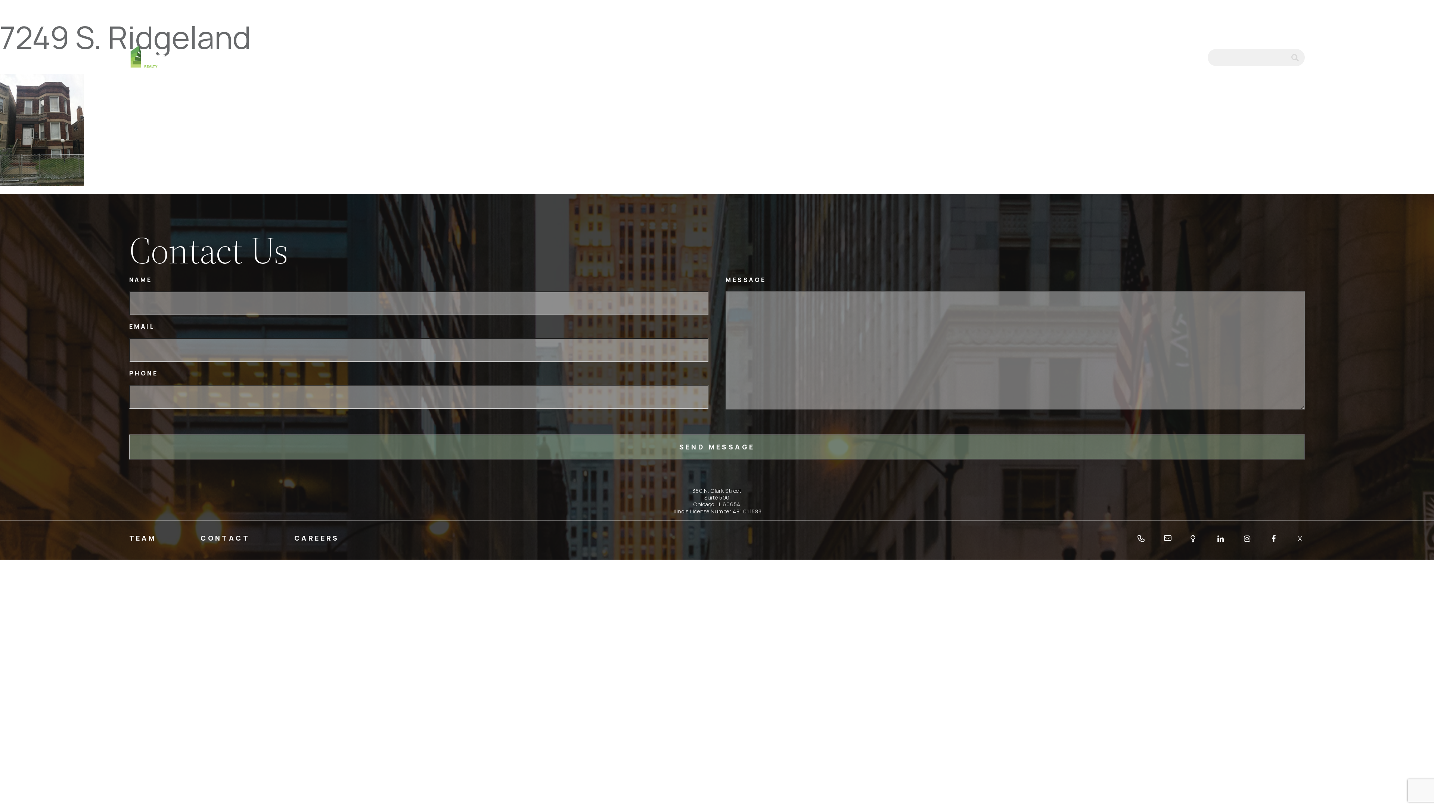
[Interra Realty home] (163, 58)
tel (1172, 57)
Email (142, 327)
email (1192, 57)
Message (746, 280)
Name (140, 280)
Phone (143, 373)
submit (1298, 57)
